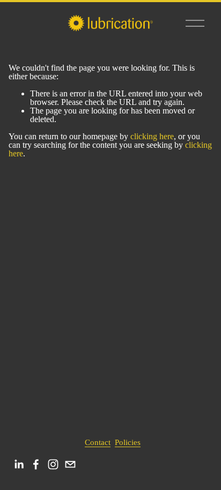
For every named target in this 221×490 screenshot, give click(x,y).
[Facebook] (36, 464)
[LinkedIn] (18, 464)
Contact (97, 443)
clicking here (152, 136)
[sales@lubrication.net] (70, 464)
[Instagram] (53, 464)
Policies (128, 443)
